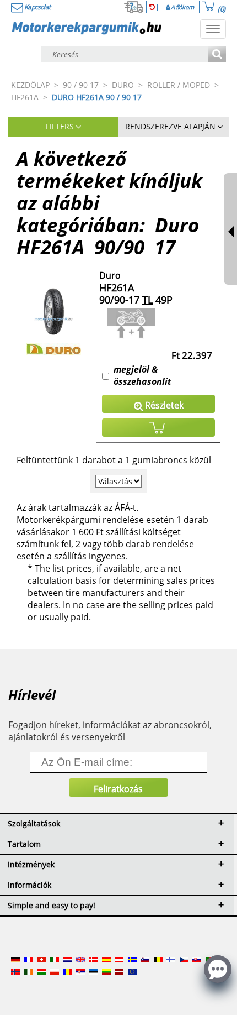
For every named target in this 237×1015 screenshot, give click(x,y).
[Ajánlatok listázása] (217, 55)
